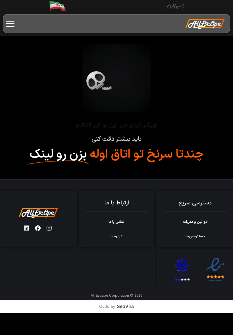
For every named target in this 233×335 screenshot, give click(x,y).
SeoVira (125, 306)
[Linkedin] (26, 228)
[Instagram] (49, 228)
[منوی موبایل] (10, 24)
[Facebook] (38, 228)
